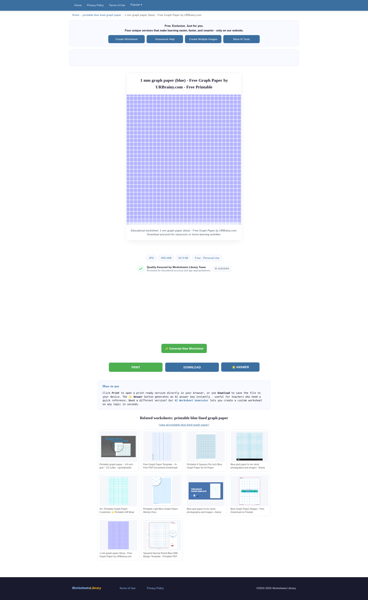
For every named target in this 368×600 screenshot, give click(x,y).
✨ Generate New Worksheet (184, 348)
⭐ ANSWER (240, 367)
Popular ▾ (136, 4)
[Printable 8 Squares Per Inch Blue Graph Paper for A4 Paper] (206, 446)
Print (135, 367)
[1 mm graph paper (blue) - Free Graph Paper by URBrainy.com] (118, 535)
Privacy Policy (95, 5)
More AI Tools (241, 39)
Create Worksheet (127, 39)
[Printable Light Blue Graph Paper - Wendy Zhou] (162, 491)
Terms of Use (117, 5)
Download (192, 367)
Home (78, 5)
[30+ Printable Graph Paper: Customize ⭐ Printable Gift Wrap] (118, 491)
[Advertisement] (184, 310)
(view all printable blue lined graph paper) (184, 424)
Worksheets (86, 588)
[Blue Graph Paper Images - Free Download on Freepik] (249, 491)
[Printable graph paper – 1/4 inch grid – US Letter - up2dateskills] (118, 446)
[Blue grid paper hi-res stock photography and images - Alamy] (249, 446)
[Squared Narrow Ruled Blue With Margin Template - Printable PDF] (162, 535)
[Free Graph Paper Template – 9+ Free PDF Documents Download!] (162, 446)
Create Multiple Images (203, 39)
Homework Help (165, 39)
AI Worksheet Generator (191, 400)
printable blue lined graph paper (102, 15)
